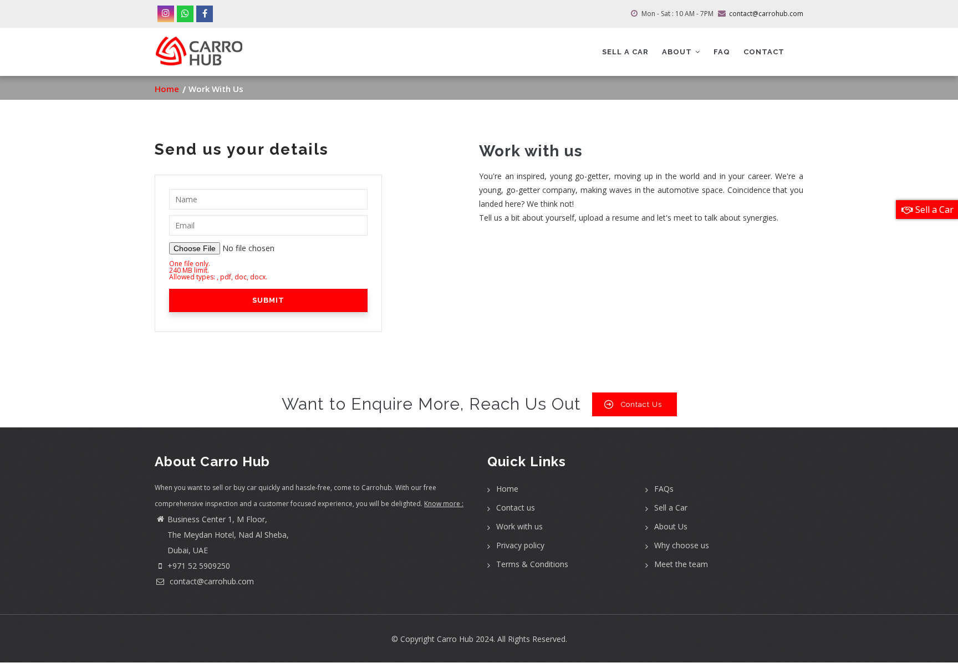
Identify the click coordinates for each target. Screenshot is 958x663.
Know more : (443, 503)
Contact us (515, 507)
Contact (763, 52)
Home (167, 88)
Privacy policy (520, 545)
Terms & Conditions (532, 564)
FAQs (664, 488)
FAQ (722, 52)
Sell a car (625, 52)
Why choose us (681, 545)
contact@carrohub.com (210, 581)
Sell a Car (670, 507)
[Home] (199, 47)
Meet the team (681, 564)
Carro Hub (455, 639)
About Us (670, 526)
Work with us (519, 526)
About (678, 52)
